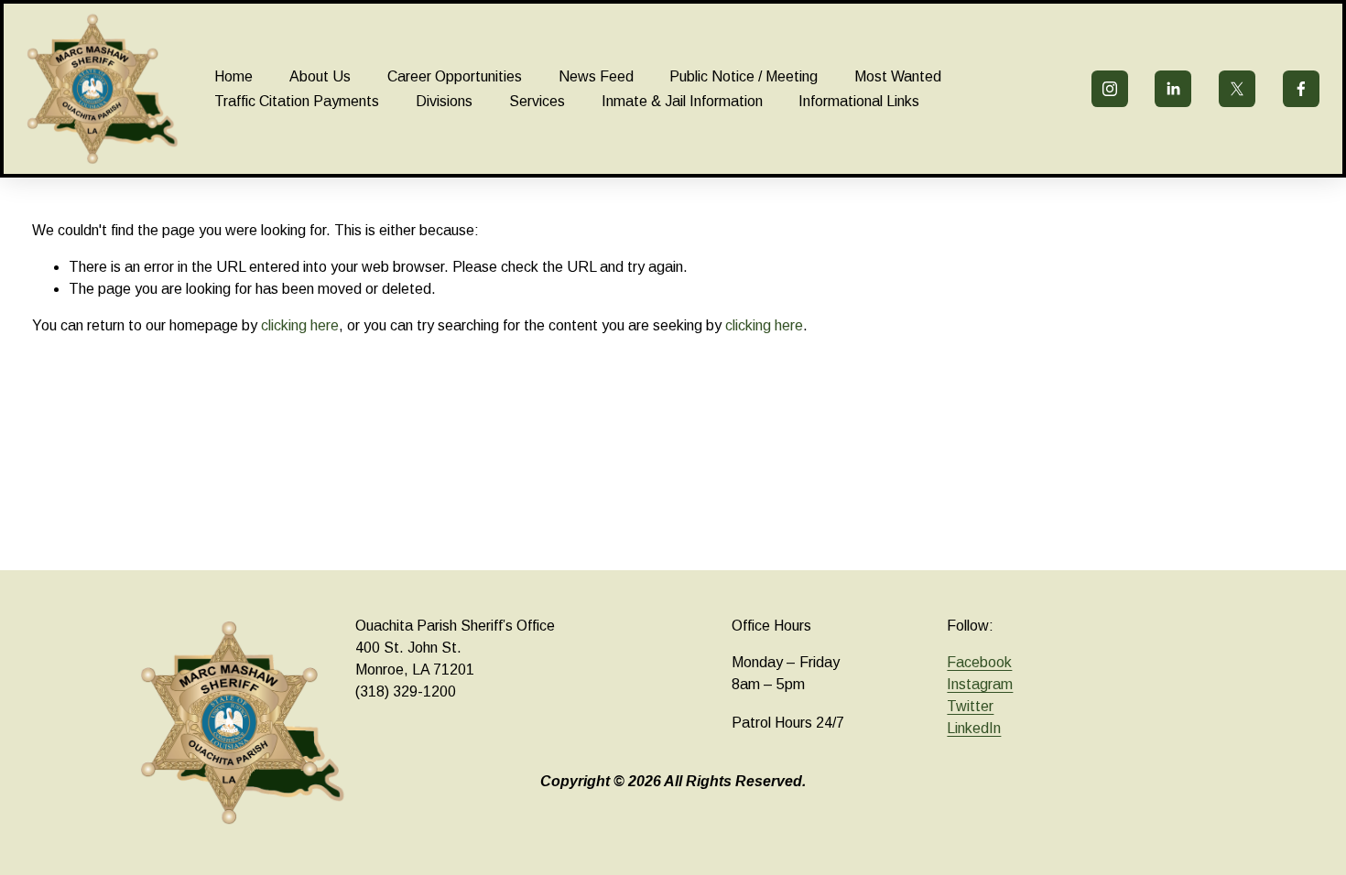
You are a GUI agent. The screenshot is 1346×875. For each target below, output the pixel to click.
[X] (1237, 88)
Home (233, 76)
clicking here (300, 325)
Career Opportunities (454, 76)
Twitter (970, 706)
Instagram (980, 684)
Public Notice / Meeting (743, 76)
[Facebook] (1301, 88)
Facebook (979, 662)
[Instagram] (1109, 88)
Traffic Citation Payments (296, 101)
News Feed (596, 76)
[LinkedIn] (1173, 88)
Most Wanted (897, 76)
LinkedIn (974, 728)
